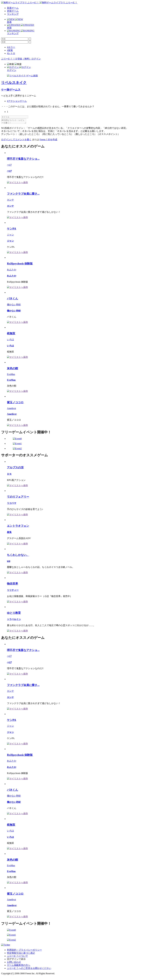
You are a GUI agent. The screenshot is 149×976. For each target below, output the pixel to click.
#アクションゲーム (17, 101)
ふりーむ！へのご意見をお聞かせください (29, 968)
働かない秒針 (14, 304)
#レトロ (11, 53)
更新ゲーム (13, 11)
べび (9, 165)
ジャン (10, 234)
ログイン (36, 58)
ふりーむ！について (17, 956)
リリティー (13, 590)
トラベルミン (14, 619)
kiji (8, 561)
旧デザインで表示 (16, 959)
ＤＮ (9, 474)
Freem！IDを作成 (48, 139)
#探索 (10, 50)
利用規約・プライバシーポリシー (24, 950)
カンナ (10, 200)
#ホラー (11, 47)
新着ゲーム (13, 8)
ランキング (13, 14)
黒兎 (9, 532)
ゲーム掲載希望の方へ (18, 965)
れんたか (11, 269)
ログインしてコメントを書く (16, 139)
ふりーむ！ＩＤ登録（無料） (16, 58)
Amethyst (11, 408)
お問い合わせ (14, 962)
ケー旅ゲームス (11, 89)
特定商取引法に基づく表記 (21, 953)
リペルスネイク (14, 82)
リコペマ (11, 503)
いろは (10, 339)
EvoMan (11, 374)
